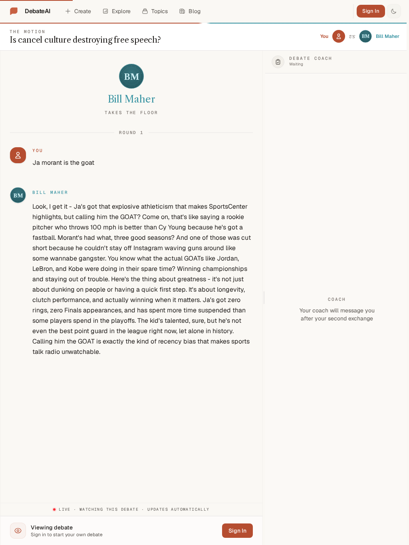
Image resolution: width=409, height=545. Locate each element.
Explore (121, 11)
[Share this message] (83, 192)
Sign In (370, 11)
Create (82, 11)
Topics (159, 11)
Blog (195, 11)
